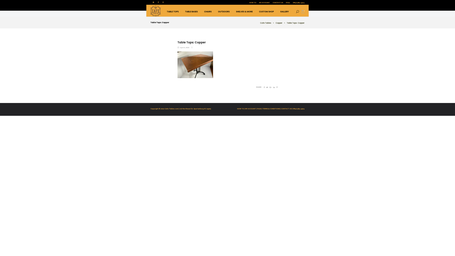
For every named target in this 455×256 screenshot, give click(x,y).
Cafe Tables (265, 23)
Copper (279, 23)
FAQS (259, 109)
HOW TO (252, 3)
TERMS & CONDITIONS (271, 109)
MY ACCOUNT (264, 3)
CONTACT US (286, 109)
